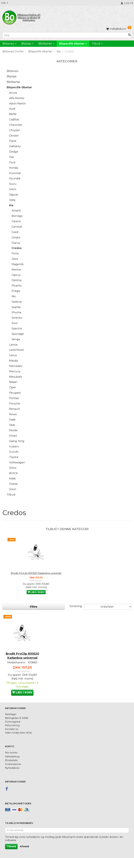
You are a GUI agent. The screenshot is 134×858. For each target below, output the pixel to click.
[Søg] (129, 35)
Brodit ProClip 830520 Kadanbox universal (36, 573)
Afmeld (24, 846)
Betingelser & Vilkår (16, 718)
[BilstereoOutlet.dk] (22, 17)
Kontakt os (11, 729)
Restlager (11, 714)
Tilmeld (11, 846)
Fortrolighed (12, 721)
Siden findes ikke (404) (18, 732)
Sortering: (75, 606)
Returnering (12, 725)
